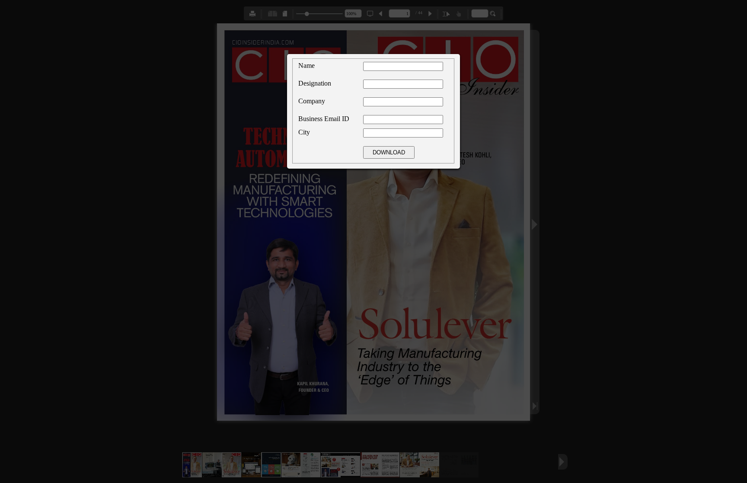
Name (306, 65)
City (304, 132)
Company (311, 101)
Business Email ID (323, 118)
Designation (314, 83)
